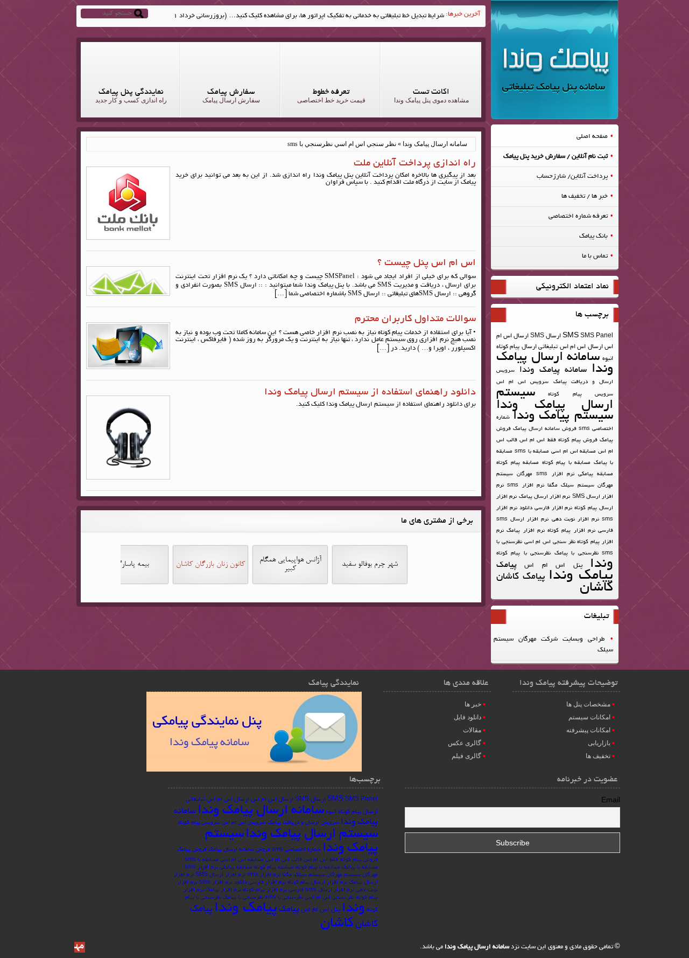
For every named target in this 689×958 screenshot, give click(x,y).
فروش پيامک (192, 850)
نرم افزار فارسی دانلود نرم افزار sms (242, 883)
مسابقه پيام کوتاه (517, 463)
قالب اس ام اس (283, 860)
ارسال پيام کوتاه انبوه (352, 812)
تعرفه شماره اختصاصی (578, 216)
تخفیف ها (598, 756)
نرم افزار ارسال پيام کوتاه (317, 883)
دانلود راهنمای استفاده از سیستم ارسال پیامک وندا (370, 392)
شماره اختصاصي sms (296, 850)
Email (610, 801)
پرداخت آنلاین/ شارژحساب (572, 176)
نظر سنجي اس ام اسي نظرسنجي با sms (309, 898)
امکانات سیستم (589, 717)
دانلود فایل (467, 717)
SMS (571, 336)
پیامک (506, 565)
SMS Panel (596, 336)
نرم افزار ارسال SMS (220, 875)
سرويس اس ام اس (522, 382)
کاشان (596, 588)
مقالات (472, 730)
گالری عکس (464, 743)
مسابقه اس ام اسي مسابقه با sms (555, 452)
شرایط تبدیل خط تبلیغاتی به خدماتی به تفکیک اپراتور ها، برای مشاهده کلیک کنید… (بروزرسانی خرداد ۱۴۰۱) (301, 15)
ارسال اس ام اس (272, 799)
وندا (601, 564)
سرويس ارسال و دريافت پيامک (303, 823)
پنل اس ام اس (553, 565)
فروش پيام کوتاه (577, 440)
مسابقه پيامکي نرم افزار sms (574, 474)
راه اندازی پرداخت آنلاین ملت (415, 163)
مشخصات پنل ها (588, 704)
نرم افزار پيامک (526, 531)
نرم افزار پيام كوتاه (571, 531)
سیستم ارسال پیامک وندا (554, 399)
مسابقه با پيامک (360, 868)
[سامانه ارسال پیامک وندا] (554, 117)
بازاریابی (599, 743)
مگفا (552, 486)
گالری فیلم (466, 756)
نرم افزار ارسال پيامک (545, 497)
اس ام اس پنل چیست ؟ (426, 263)
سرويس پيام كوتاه (580, 395)
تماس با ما (595, 256)
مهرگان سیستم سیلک (587, 486)
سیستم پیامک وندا (563, 416)
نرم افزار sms (525, 486)
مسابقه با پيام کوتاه (566, 463)
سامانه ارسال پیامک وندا (554, 363)
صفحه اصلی (592, 136)
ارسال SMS (545, 336)
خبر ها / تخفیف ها (584, 196)
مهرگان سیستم (514, 474)
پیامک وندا (581, 576)
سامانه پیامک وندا (553, 370)
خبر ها (473, 704)
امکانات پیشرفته (588, 730)
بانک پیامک (593, 236)
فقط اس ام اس (537, 440)
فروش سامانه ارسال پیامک (544, 429)
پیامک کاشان (520, 577)
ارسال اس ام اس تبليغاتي (570, 347)
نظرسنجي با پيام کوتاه (523, 554)
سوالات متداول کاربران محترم (415, 319)
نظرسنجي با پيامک (576, 554)
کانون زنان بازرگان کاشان (210, 564)
